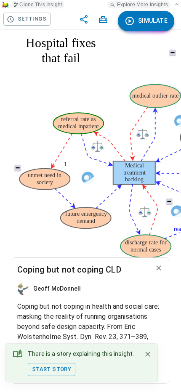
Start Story (51, 369)
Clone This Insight (40, 5)
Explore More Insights (142, 5)
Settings (32, 19)
